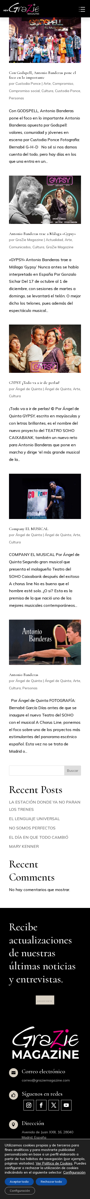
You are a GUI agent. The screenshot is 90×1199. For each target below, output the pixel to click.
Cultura (47, 91)
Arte (47, 83)
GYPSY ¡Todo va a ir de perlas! (34, 382)
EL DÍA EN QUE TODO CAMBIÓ (38, 837)
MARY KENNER (24, 846)
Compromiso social (24, 91)
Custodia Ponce (28, 83)
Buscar (72, 770)
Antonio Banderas (23, 674)
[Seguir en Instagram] (29, 1105)
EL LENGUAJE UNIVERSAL (34, 818)
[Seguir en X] (53, 1105)
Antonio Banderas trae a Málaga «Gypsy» (42, 233)
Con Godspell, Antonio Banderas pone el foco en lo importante (42, 75)
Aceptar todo (19, 1181)
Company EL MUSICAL (28, 528)
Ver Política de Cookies (54, 1163)
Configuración (74, 1172)
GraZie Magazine (29, 239)
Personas (16, 98)
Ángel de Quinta (29, 389)
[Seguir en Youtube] (66, 1105)
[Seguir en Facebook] (41, 1105)
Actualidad (54, 239)
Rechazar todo (51, 1181)
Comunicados (20, 247)
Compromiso (62, 83)
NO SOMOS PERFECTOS (32, 827)
